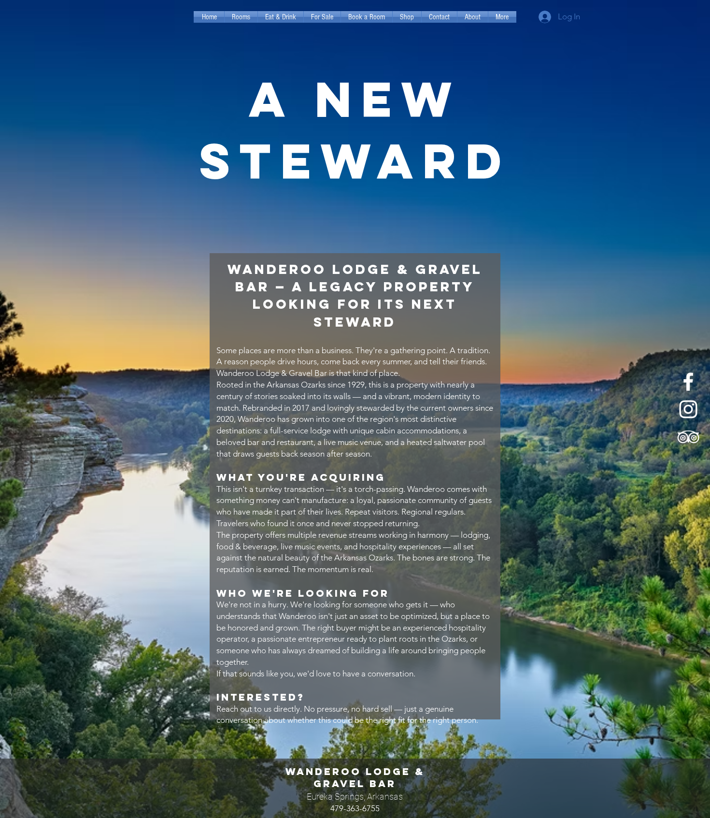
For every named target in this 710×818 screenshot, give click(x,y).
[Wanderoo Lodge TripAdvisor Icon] (688, 437)
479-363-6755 (355, 808)
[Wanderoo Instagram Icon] (688, 409)
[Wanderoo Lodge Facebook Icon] (688, 382)
